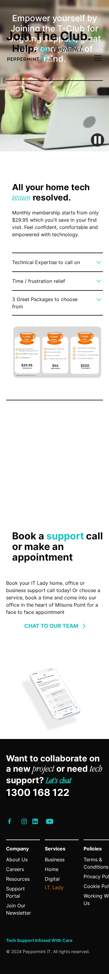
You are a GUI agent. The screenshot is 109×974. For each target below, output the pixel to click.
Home (51, 869)
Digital (52, 879)
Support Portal (15, 892)
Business (54, 859)
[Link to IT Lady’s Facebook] (9, 821)
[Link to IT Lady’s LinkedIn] (35, 821)
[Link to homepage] (30, 58)
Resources (18, 879)
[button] (97, 58)
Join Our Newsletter (18, 909)
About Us (17, 859)
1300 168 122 (37, 792)
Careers (15, 869)
